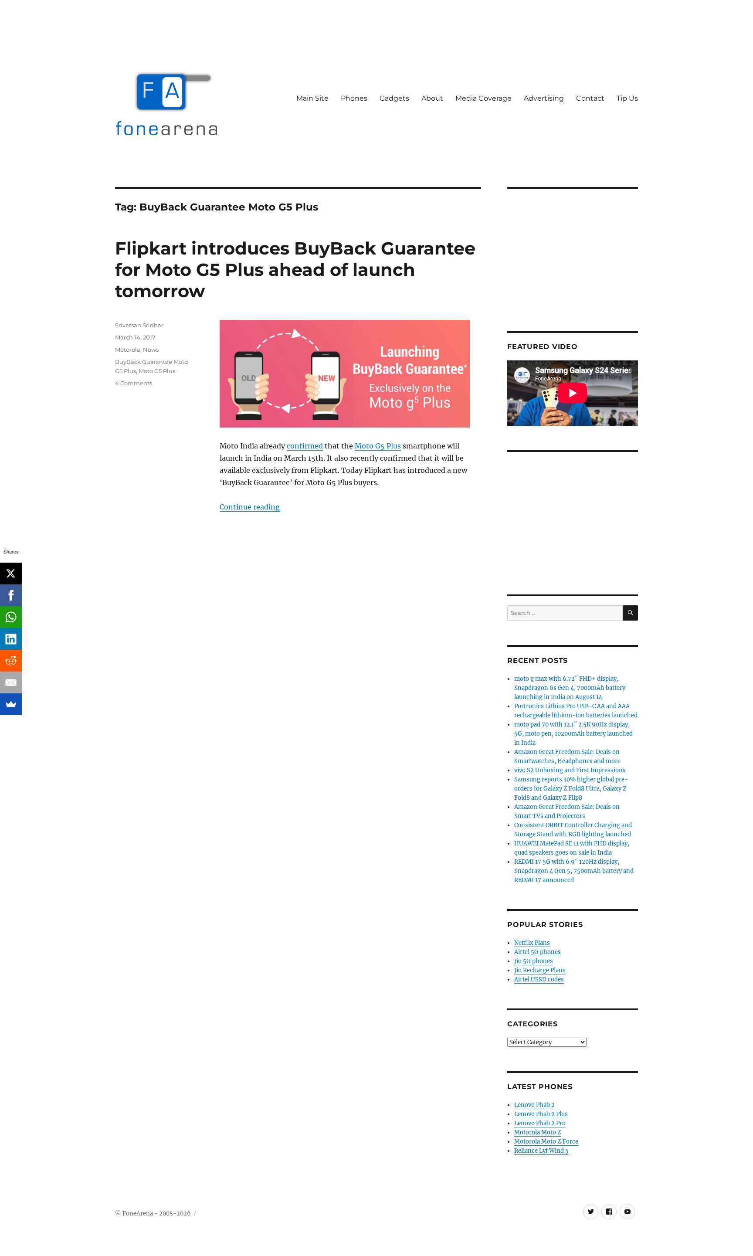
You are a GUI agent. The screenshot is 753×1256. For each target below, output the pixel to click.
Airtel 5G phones (537, 952)
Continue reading (250, 506)
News (151, 349)
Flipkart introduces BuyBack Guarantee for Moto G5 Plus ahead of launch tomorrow (295, 270)
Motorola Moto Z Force (546, 1141)
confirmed (305, 445)
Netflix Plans (532, 943)
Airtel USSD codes (539, 979)
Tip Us (627, 98)
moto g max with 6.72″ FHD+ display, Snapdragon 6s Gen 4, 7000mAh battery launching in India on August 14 (569, 688)
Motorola (127, 349)
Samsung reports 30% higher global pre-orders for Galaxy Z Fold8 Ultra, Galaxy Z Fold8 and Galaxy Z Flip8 (571, 788)
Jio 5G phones (533, 961)
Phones (354, 98)
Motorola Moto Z (537, 1132)
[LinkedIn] (11, 639)
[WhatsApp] (11, 617)
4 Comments (133, 383)
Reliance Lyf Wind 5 (541, 1150)
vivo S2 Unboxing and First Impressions (570, 770)
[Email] (11, 682)
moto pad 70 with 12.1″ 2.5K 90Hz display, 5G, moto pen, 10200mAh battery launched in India (573, 734)
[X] (11, 573)
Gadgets (394, 98)
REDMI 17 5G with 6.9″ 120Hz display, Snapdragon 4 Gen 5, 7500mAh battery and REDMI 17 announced (574, 871)
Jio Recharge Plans (540, 970)
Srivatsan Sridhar (139, 325)
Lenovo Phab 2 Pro (540, 1123)
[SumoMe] (11, 704)
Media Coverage (483, 98)
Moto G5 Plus (378, 445)
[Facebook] (11, 595)
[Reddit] (11, 661)
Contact (590, 98)
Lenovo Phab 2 (534, 1105)
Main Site (312, 98)
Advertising (544, 98)
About (432, 98)
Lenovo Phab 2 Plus (541, 1114)
